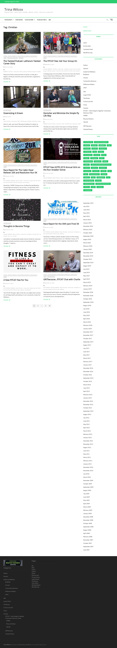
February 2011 (87, 460)
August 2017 (87, 345)
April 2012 (86, 427)
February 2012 (87, 434)
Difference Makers (89, 84)
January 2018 (87, 328)
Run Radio (19, 20)
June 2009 (86, 497)
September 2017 (88, 342)
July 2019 (86, 269)
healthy (86, 164)
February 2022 (87, 229)
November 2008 (88, 520)
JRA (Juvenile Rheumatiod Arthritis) (101, 164)
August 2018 (87, 305)
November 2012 (88, 404)
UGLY (85, 87)
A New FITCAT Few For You (15, 279)
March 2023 (87, 219)
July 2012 (86, 418)
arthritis (87, 145)
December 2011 (88, 441)
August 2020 (87, 239)
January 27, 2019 (9, 229)
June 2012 (86, 421)
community (16, 71)
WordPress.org (87, 52)
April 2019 (86, 279)
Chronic (85, 78)
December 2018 (88, 292)
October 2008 (87, 523)
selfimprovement (32, 71)
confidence (66, 69)
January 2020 (87, 249)
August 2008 (87, 530)
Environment (88, 155)
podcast (25, 71)
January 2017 (87, 365)
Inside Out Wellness (89, 72)
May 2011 (86, 454)
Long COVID (87, 95)
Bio (50, 20)
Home (33, 573)
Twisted (21, 58)
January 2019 (87, 289)
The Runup (8, 20)
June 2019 (86, 272)
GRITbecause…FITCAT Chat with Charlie (61, 279)
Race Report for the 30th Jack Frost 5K (61, 223)
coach (61, 178)
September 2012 (88, 411)
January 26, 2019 (48, 227)
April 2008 (86, 533)
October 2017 (87, 338)
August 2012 (87, 414)
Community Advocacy (89, 81)
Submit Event (35, 579)
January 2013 (87, 398)
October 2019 (87, 259)
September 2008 (88, 527)
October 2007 (87, 543)
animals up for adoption (101, 142)
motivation (34, 121)
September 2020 (88, 236)
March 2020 (87, 243)
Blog (33, 567)
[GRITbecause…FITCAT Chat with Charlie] (62, 261)
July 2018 (86, 309)
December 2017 (88, 332)
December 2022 (88, 226)
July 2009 (86, 493)
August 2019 (87, 266)
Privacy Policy (36, 577)
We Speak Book (36, 585)
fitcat (75, 69)
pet (109, 171)
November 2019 (88, 256)
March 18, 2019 (48, 119)
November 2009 (88, 480)
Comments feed (88, 49)
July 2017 (86, 348)
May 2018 (86, 315)
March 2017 (87, 358)
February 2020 (87, 246)
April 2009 (86, 503)
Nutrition (96, 171)
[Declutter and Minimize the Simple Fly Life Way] (62, 97)
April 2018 (86, 319)
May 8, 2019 (8, 116)
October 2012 (87, 408)
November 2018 (88, 295)
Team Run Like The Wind (62, 71)
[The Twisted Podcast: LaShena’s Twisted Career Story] (22, 43)
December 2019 (88, 252)
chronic (95, 148)
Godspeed (94, 158)
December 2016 (88, 368)
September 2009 (88, 487)
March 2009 (87, 507)
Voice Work (29, 20)
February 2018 (87, 325)
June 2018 (86, 312)
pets (86, 174)
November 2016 (88, 371)
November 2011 (88, 444)
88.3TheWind (6, 180)
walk (74, 71)
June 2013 (86, 388)
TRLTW (70, 71)
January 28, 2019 (48, 173)
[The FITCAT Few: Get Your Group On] (62, 43)
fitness (21, 71)
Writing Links (35, 587)
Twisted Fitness (88, 129)
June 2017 (86, 351)
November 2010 (88, 470)
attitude (45, 69)
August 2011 (87, 447)
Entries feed (87, 46)
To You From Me (88, 101)
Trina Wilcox (13, 9)
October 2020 (87, 233)
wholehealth (39, 71)
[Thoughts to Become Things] (22, 210)
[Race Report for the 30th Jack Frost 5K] (62, 208)
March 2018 (87, 322)
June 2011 (86, 451)
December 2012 (88, 401)
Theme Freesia (21, 644)
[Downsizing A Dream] (22, 97)
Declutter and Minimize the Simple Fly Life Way (61, 114)
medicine (94, 167)
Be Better (86, 74)
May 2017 (86, 355)
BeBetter (5, 71)
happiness (74, 124)
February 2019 (87, 285)
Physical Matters (12, 58)
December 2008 (88, 517)
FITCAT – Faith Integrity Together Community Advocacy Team (14, 617)
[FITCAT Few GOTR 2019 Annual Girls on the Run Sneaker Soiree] (62, 149)
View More (8, 82)
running (14, 236)
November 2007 (88, 540)
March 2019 (87, 282)
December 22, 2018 (49, 283)
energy (31, 180)
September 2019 (88, 262)
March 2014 (87, 384)
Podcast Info (42, 20)
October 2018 (87, 299)
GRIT (18, 121)
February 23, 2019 (9, 176)
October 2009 (87, 484)
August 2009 (87, 490)
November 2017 (88, 335)
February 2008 (87, 536)
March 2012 (87, 431)
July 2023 (86, 206)
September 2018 (88, 302)
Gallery (85, 65)
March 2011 (87, 457)
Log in (85, 42)
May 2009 (86, 500)
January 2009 (87, 513)
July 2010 (86, 474)
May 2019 (86, 276)
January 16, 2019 (9, 283)
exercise (72, 69)
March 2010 (87, 477)
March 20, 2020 (9, 67)
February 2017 (87, 361)
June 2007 (86, 550)
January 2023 (87, 223)
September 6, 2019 (49, 64)
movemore (87, 171)
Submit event (87, 31)
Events (85, 27)
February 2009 (87, 510)
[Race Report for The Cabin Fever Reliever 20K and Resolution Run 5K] (22, 150)
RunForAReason (89, 180)
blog (4, 121)
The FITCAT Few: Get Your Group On (60, 61)
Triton (85, 105)
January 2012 (87, 437)
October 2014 (87, 381)
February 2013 (87, 394)
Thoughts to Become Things (16, 226)
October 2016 (87, 375)
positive (87, 177)
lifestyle (29, 121)
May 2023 (86, 213)
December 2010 (88, 467)
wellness (78, 71)
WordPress (28, 644)
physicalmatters (94, 174)
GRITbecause (7, 110)
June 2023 (86, 209)
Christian (10, 71)
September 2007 (88, 546)
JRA (84, 91)
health (79, 124)
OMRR (85, 115)
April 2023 (86, 216)
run (11, 236)
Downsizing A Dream (13, 113)
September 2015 (88, 378)
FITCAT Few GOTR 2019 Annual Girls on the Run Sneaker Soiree (61, 168)
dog (95, 151)
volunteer (19, 182)
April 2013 (86, 391)
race (9, 236)
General (85, 68)
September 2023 (88, 203)
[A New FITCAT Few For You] (22, 261)
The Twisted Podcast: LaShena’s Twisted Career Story (21, 62)
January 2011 (87, 464)
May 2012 (86, 424)
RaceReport (101, 177)
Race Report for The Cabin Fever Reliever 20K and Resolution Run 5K (20, 171)
